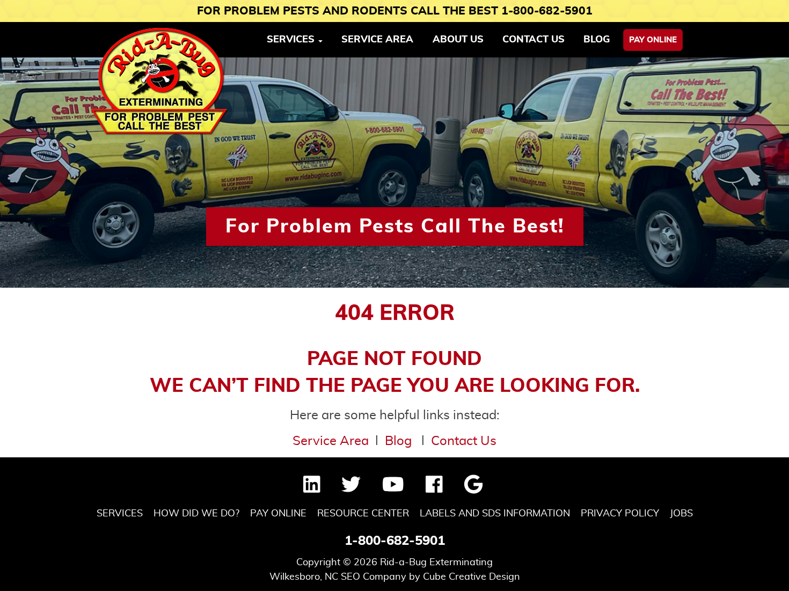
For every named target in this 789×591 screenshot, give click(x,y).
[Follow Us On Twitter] (351, 488)
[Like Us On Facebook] (434, 488)
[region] (394, 172)
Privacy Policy (620, 514)
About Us (458, 40)
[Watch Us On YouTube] (393, 488)
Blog (596, 40)
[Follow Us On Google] (473, 488)
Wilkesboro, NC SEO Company (337, 577)
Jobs (681, 514)
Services (120, 514)
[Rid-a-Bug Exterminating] (160, 81)
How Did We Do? (196, 514)
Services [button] (292, 40)
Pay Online (653, 40)
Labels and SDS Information (495, 514)
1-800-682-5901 (395, 541)
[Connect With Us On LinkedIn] (311, 488)
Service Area (377, 40)
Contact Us (533, 40)
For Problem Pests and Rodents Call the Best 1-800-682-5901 (395, 11)
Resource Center (363, 514)
